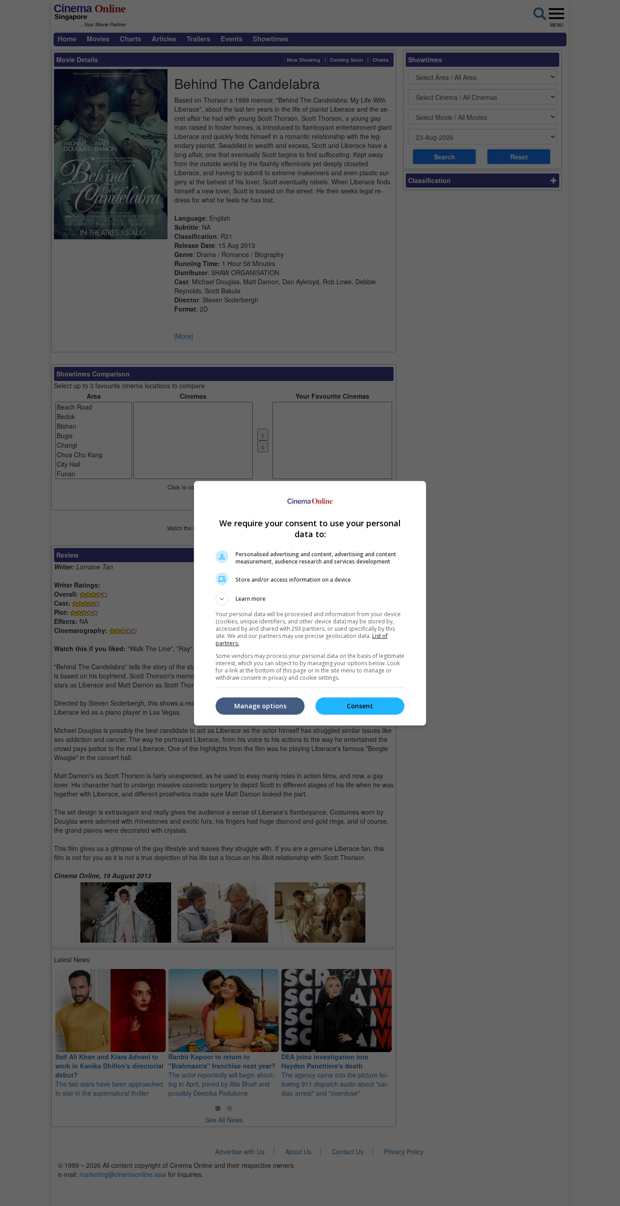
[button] (310, 599)
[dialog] (310, 603)
